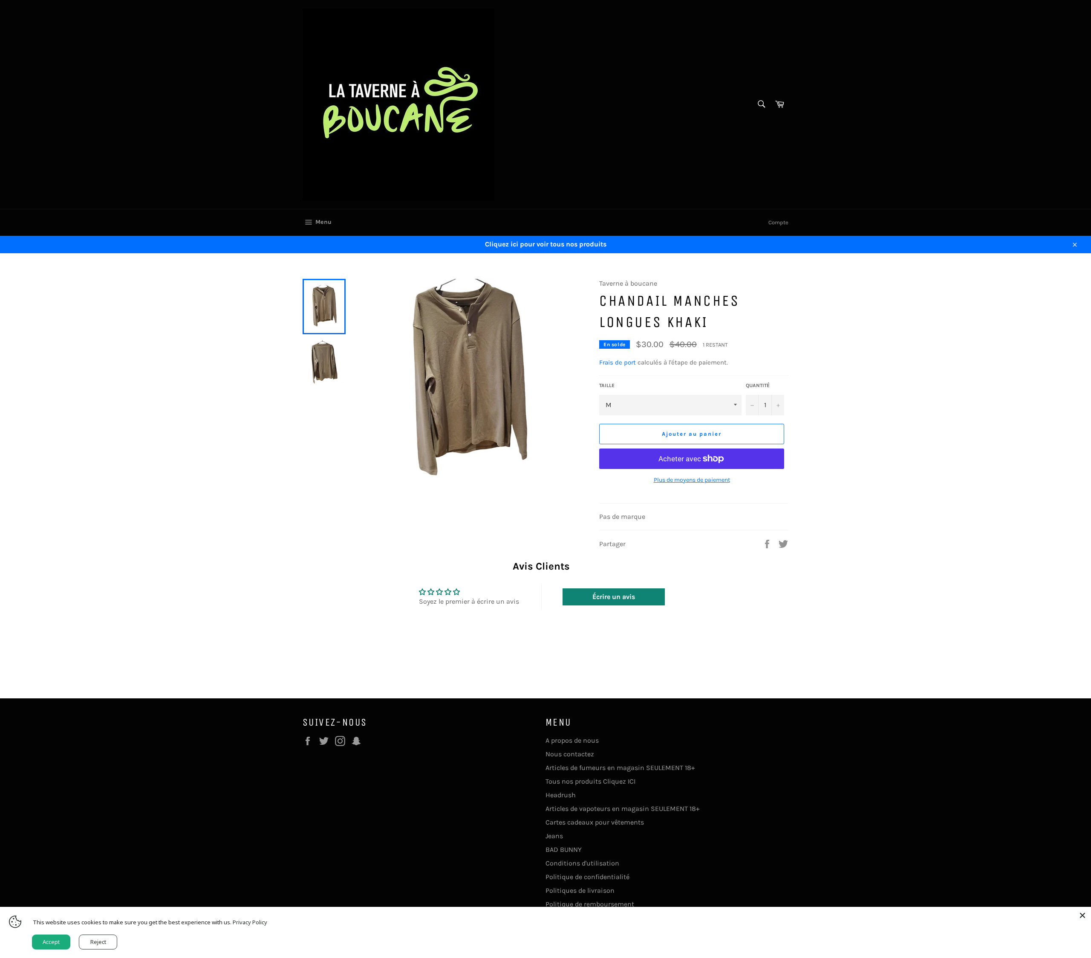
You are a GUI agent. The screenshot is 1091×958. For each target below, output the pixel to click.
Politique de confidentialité (587, 877)
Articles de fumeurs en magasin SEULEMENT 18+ (620, 768)
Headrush (561, 795)
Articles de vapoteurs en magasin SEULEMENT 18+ (622, 809)
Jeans (554, 836)
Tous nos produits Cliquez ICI (590, 781)
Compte (778, 222)
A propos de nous (572, 740)
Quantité (758, 385)
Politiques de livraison (580, 890)
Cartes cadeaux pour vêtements (595, 822)
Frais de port (617, 362)
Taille (607, 385)
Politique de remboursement (590, 904)
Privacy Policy (250, 922)
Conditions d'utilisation (582, 863)
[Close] (1082, 915)
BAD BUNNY (564, 849)
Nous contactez (570, 754)
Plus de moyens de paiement (692, 479)
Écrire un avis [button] (613, 597)
